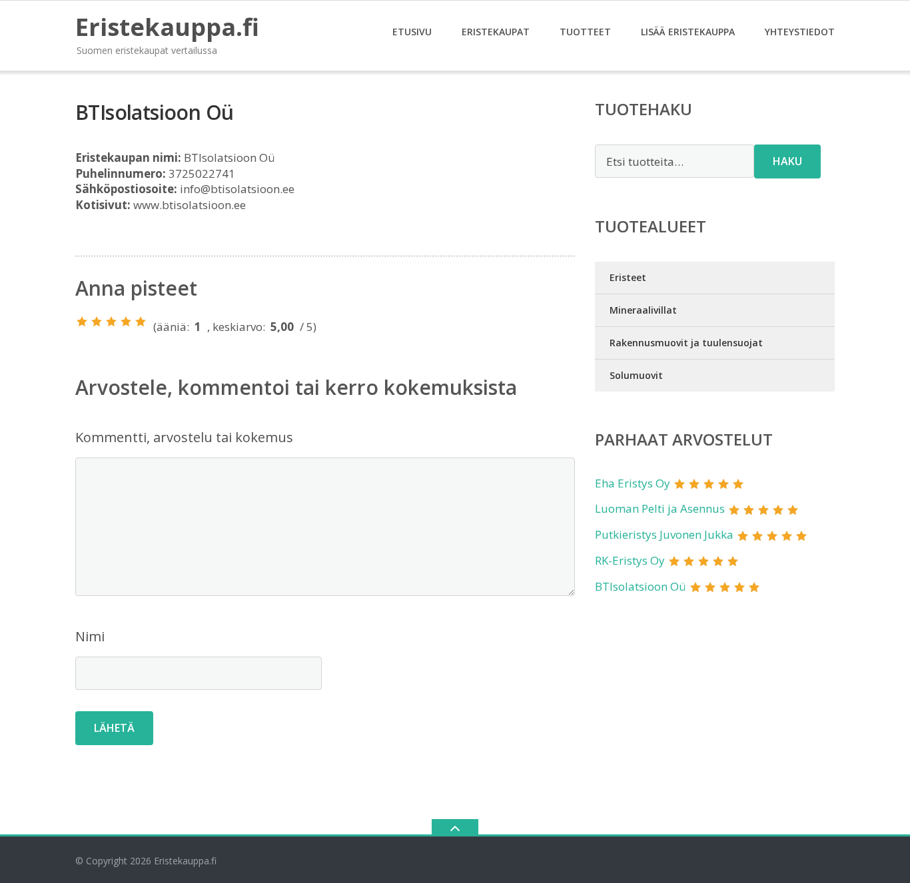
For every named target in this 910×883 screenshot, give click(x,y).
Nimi (90, 636)
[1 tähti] (82, 321)
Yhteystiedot (800, 31)
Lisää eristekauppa (688, 31)
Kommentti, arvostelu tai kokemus (184, 437)
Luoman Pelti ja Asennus (660, 508)
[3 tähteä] (111, 321)
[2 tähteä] (96, 321)
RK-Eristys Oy (630, 560)
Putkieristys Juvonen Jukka (664, 534)
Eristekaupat (496, 31)
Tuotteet (585, 31)
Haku (787, 161)
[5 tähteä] (140, 321)
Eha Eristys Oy (632, 483)
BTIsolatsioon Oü (640, 586)
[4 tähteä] (126, 321)
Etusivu (412, 31)
